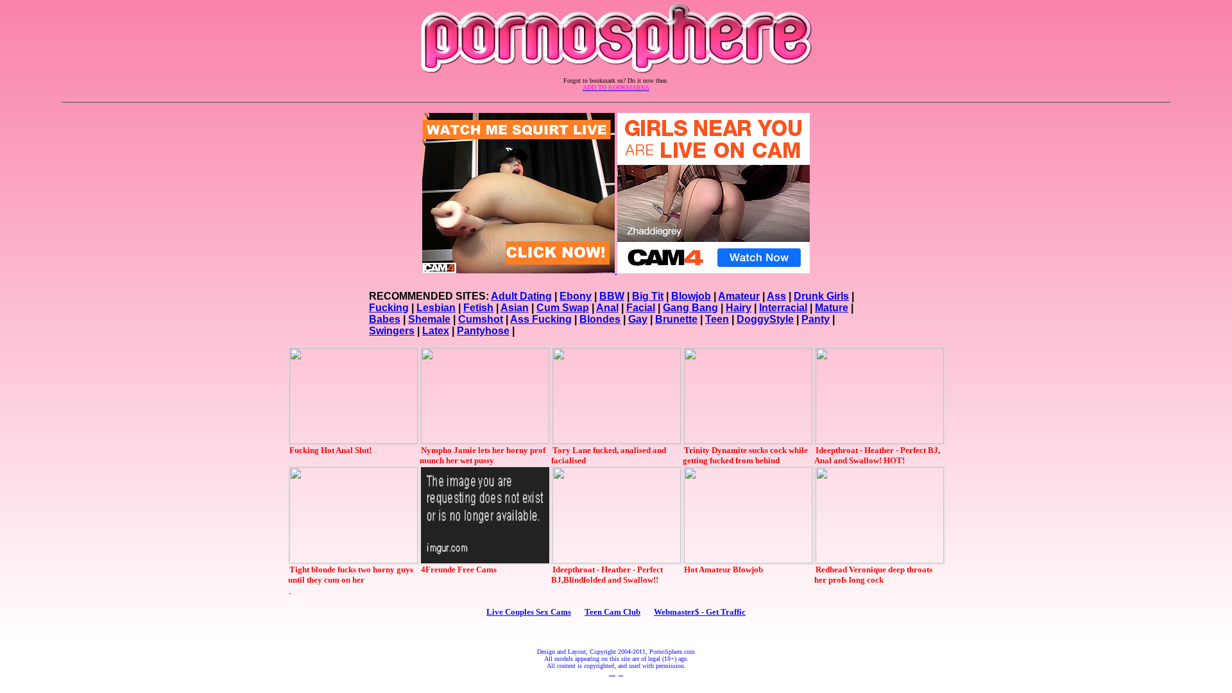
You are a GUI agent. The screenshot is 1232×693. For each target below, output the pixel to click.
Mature (831, 307)
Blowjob (691, 296)
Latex (435, 330)
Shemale (429, 319)
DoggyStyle (765, 319)
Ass (776, 296)
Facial (640, 307)
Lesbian (436, 307)
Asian (515, 307)
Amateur (739, 296)
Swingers (392, 330)
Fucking (389, 307)
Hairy (738, 307)
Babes (384, 319)
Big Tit (647, 296)
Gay (637, 319)
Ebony (576, 296)
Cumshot (480, 319)
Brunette (676, 319)
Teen (717, 319)
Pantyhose (483, 330)
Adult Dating (521, 296)
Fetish (478, 307)
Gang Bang (690, 307)
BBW (611, 296)
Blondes (599, 319)
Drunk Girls (821, 296)
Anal (607, 307)
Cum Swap (562, 307)
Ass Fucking (541, 319)
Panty (815, 319)
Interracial (783, 307)
